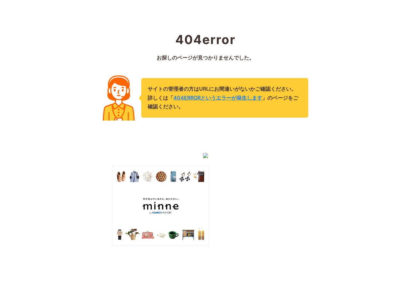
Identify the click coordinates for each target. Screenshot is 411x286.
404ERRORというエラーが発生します (217, 97)
